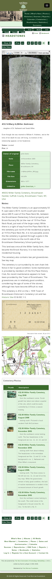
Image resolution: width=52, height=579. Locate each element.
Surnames (37, 25)
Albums (27, 538)
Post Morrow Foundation (30, 568)
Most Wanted (10, 541)
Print (36, 33)
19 (40, 43)
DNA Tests (31, 547)
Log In (6, 553)
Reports (45, 16)
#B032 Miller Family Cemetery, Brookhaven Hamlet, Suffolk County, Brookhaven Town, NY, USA (24, 195)
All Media (37, 538)
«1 (22, 43)
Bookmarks (24, 550)
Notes (14, 550)
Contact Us (43, 553)
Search (15, 32)
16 (28, 43)
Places (33, 541)
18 (36, 43)
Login (23, 32)
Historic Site (7, 297)
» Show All (7, 43)
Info (46, 30)
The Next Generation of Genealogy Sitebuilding (30, 561)
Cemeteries (41, 19)
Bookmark (45, 33)
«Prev (17, 43)
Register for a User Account (24, 553)
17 (32, 43)
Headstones (32, 22)
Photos (46, 14)
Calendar (31, 19)
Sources (37, 16)
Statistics (43, 22)
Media (39, 30)
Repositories (19, 547)
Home (27, 14)
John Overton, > (28, 186)
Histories (28, 16)
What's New (36, 14)
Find (29, 30)
